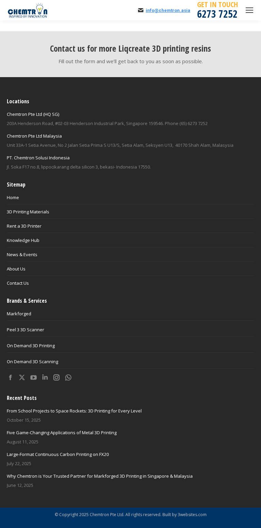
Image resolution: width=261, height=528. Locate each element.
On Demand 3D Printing (31, 345)
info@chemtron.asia (168, 10)
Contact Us (18, 283)
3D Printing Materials (28, 212)
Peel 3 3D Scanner (25, 330)
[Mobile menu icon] (249, 10)
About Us (16, 269)
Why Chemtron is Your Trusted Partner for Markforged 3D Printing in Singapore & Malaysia (100, 476)
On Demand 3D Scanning (32, 361)
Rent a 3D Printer (24, 226)
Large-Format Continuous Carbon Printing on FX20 (58, 454)
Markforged (19, 314)
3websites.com (192, 514)
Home (13, 197)
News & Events (22, 254)
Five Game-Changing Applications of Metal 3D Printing (62, 432)
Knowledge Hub (23, 240)
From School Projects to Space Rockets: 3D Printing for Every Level (74, 411)
